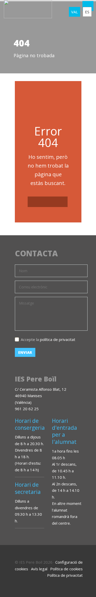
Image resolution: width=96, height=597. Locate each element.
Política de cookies (66, 568)
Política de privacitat (65, 575)
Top (86, 586)
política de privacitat (57, 339)
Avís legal (39, 568)
